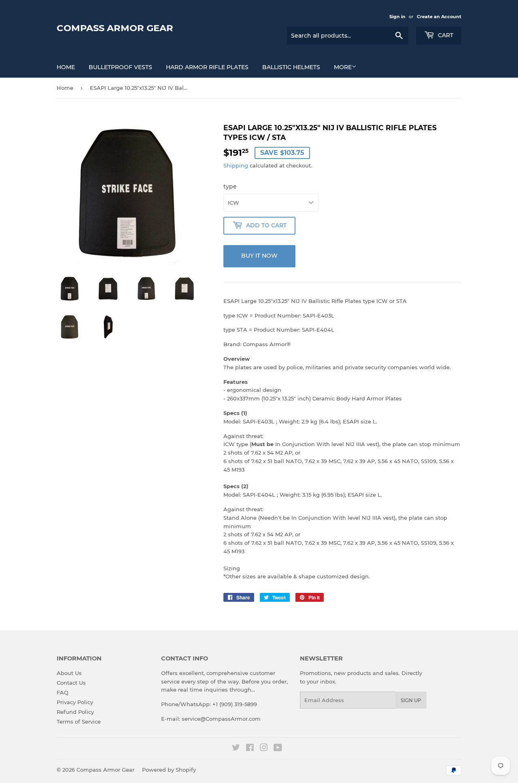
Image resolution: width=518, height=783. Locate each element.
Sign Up (411, 700)
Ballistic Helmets (291, 67)
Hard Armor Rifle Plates (207, 67)
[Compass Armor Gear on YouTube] (278, 748)
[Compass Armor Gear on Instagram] (264, 748)
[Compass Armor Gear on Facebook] (250, 748)
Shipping (235, 165)
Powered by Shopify (169, 769)
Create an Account (439, 16)
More (343, 67)
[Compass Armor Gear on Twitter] (236, 748)
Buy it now (259, 255)
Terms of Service (79, 721)
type (230, 186)
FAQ (62, 692)
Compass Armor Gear (115, 28)
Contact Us (71, 682)
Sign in (397, 16)
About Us (69, 673)
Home (66, 67)
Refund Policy (75, 712)
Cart (444, 35)
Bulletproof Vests (120, 67)
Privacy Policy (75, 702)
